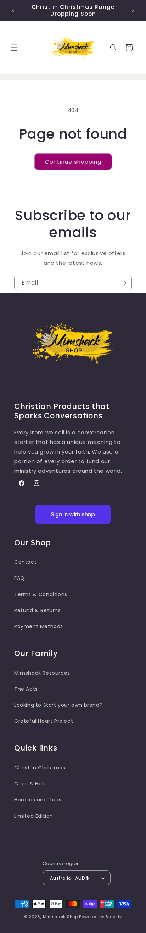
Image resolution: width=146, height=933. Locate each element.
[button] (14, 47)
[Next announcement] (133, 10)
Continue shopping (73, 161)
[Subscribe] (123, 283)
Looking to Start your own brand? (58, 705)
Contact (25, 562)
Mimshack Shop (61, 916)
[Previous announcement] (13, 10)
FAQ (19, 578)
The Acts (26, 689)
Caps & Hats (30, 783)
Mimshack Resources (42, 673)
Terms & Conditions (40, 594)
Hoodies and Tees (38, 799)
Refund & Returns (37, 610)
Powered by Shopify (100, 916)
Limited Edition (33, 816)
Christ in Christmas (39, 767)
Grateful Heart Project (43, 721)
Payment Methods (38, 626)
